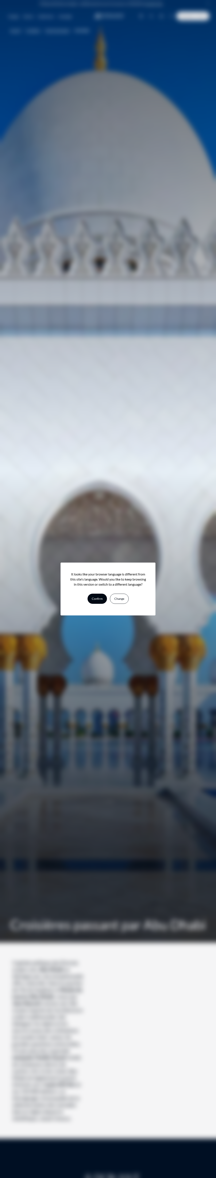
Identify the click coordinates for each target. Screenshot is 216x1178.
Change (119, 598)
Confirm (97, 598)
